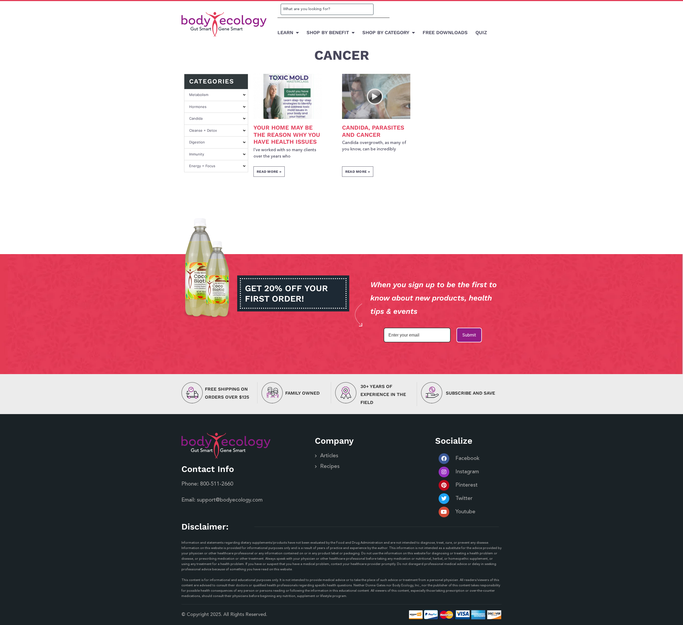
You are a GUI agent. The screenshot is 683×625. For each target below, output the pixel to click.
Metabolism (198, 95)
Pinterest (466, 485)
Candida (195, 118)
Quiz (481, 32)
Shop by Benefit (328, 32)
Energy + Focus (202, 166)
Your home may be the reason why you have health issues (286, 134)
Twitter (463, 498)
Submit (469, 335)
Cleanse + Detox (203, 130)
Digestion (197, 142)
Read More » (269, 172)
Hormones (198, 107)
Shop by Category (385, 32)
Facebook (467, 458)
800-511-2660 (216, 484)
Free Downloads (445, 32)
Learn (285, 32)
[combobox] (327, 9)
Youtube (465, 512)
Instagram (467, 472)
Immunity (196, 154)
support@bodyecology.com (230, 500)
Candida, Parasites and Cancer (373, 131)
